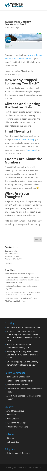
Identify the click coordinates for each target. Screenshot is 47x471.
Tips (17, 28)
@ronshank (31, 150)
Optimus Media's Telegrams (19, 453)
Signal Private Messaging (17, 427)
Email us (8, 263)
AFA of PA (11, 396)
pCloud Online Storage (16, 423)
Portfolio (24, 384)
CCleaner (10, 438)
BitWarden (11, 414)
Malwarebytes (13, 442)
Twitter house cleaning (24, 139)
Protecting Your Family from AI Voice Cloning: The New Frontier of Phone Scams (22, 354)
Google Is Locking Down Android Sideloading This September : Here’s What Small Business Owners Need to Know (22, 280)
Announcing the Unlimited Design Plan (19, 274)
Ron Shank (10, 28)
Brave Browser (13, 419)
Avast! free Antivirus (15, 411)
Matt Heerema (13, 381)
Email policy (24, 377)
